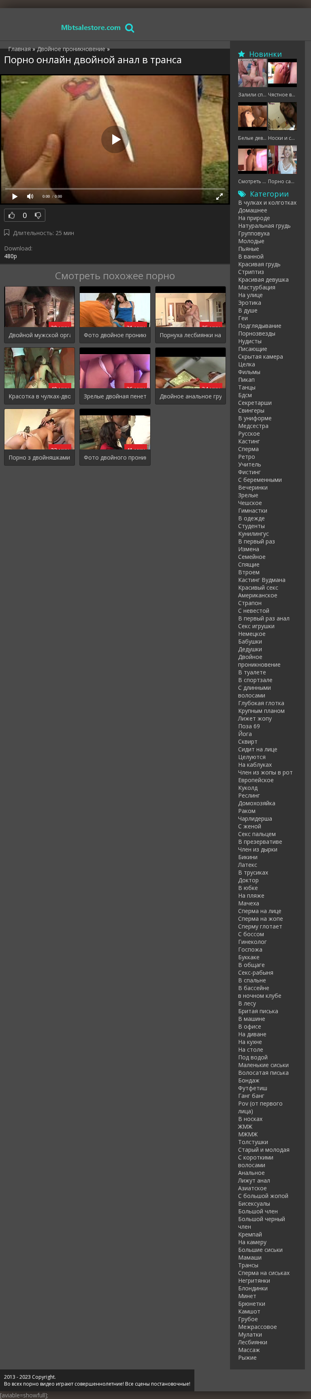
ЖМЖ (245, 1126)
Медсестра (253, 426)
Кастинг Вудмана (261, 580)
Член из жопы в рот (265, 772)
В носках (250, 1119)
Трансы (248, 1265)
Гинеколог (252, 942)
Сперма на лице (259, 911)
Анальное (251, 1173)
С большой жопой (263, 1196)
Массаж (249, 1350)
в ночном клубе (259, 995)
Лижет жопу (255, 718)
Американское (257, 595)
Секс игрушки (256, 626)
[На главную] (91, 27)
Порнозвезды (256, 333)
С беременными (260, 479)
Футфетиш (252, 1088)
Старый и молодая (264, 1149)
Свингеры (251, 410)
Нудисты (250, 341)
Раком (247, 811)
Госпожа (250, 949)
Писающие (252, 349)
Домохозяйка (256, 803)
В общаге (251, 965)
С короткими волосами (255, 1161)
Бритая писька (258, 1011)
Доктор (248, 880)
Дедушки (250, 649)
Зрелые (248, 495)
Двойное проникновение (259, 660)
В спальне (252, 980)
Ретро (246, 456)
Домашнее (252, 210)
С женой (249, 826)
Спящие (249, 564)
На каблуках (255, 764)
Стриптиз (251, 272)
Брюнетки (251, 1303)
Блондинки (253, 1288)
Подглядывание (259, 325)
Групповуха (254, 233)
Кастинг (249, 441)
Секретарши (255, 402)
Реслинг (249, 795)
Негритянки (254, 1280)
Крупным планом (261, 710)
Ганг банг (251, 1096)
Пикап (246, 379)
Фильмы (249, 372)
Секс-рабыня (255, 972)
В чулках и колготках (267, 202)
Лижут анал (254, 1180)
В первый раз (256, 541)
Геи (243, 318)
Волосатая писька (263, 1072)
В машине (251, 1019)
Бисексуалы (254, 1203)
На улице (250, 295)
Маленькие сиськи (263, 1065)
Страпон (250, 603)
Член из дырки (257, 849)
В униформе (255, 418)
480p (10, 256)
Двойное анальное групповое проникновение (191, 396)
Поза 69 (249, 726)
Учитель (249, 464)
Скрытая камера (260, 356)
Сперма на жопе (260, 918)
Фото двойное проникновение (115, 335)
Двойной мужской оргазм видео (39, 335)
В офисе (249, 1026)
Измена (248, 549)
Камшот (249, 1311)
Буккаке (249, 957)
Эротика (249, 302)
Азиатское (252, 1188)
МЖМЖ (248, 1134)
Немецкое (252, 633)
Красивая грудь (259, 264)
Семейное (252, 556)
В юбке (248, 888)
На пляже (251, 895)
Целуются (252, 757)
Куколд (248, 787)
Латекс (247, 864)
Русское (249, 433)
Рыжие (247, 1357)
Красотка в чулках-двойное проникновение (39, 396)
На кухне (250, 1042)
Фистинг (249, 472)
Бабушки (250, 641)
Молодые (251, 241)
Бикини (248, 857)
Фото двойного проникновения (115, 457)
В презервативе (260, 841)
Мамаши (250, 1257)
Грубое (248, 1319)
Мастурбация (256, 287)
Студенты (251, 526)
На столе (250, 1049)
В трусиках (253, 872)
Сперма (248, 449)
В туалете (252, 672)
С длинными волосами (254, 691)
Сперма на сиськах (264, 1273)
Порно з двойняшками (39, 457)
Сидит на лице (257, 749)
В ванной (251, 256)
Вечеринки (253, 487)
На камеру (252, 1242)
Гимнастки (252, 510)
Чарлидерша (255, 818)
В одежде (251, 518)
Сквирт (248, 741)
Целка (246, 364)
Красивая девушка (263, 279)
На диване (252, 1034)
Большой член (258, 1211)
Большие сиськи (260, 1250)
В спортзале (255, 680)
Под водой (253, 1057)
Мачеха (248, 903)
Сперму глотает (260, 926)
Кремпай (250, 1234)
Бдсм (245, 395)
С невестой (253, 610)
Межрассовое (257, 1327)
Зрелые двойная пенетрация (115, 396)
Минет (247, 1296)
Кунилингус (253, 533)
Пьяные (248, 248)
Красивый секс (258, 587)
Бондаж (249, 1080)
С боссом (251, 934)
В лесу (247, 1003)
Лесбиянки (252, 1342)
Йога (245, 734)
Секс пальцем (257, 834)
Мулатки (250, 1334)
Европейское (256, 780)
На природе (254, 218)
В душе (248, 310)
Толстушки (253, 1142)
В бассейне (253, 988)
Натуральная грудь (264, 225)
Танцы (247, 387)
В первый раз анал (264, 618)
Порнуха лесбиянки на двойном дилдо (191, 335)
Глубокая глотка (261, 703)
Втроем (249, 572)
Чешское (250, 503)
